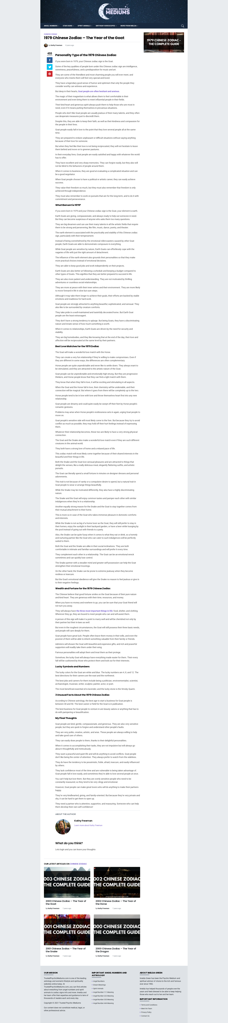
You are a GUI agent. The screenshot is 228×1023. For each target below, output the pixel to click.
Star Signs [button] (67, 26)
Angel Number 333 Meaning (103, 999)
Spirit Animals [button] (84, 26)
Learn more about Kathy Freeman (88, 825)
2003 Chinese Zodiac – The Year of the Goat (66, 902)
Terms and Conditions (149, 1005)
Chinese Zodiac (78, 863)
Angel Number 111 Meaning (103, 992)
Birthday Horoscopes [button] (105, 26)
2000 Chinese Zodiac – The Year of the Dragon (116, 950)
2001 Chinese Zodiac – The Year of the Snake (66, 950)
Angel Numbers (98, 981)
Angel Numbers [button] (50, 26)
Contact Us (145, 1016)
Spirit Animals (98, 988)
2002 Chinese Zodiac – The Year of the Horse (116, 902)
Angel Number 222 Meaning (103, 996)
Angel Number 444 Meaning (103, 1003)
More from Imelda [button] (128, 26)
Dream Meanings (99, 985)
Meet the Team (146, 1008)
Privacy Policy (146, 1012)
